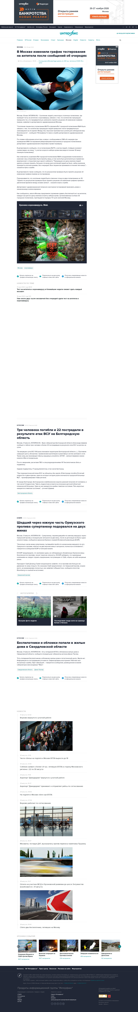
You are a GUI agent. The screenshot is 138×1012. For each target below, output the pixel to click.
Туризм (60, 27)
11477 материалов (44, 958)
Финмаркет (52, 27)
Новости (83, 40)
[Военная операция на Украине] (48, 951)
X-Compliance (21, 996)
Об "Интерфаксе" (20, 27)
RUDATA (53, 998)
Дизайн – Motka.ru (103, 1004)
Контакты (20, 969)
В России (28, 40)
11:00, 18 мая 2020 (29, 47)
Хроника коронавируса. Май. (33, 205)
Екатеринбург (22, 359)
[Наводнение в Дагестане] (110, 951)
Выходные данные (104, 1002)
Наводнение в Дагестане (106, 954)
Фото (98, 40)
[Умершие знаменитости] (90, 951)
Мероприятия (89, 27)
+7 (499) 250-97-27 (81, 983)
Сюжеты (91, 40)
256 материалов (65, 958)
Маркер (20, 1000)
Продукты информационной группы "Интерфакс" (45, 988)
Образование (79, 27)
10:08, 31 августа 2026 (31, 638)
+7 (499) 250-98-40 (68, 983)
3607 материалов (23, 959)
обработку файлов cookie (97, 980)
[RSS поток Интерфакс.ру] (60, 1003)
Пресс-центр (43, 969)
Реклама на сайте (64, 969)
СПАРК (20, 994)
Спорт (53, 40)
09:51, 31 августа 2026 (29, 518)
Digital (75, 40)
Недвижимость (68, 27)
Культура (60, 40)
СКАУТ (19, 998)
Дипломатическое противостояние (66, 954)
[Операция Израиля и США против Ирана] (27, 952)
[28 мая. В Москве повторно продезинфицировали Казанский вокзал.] (52, 213)
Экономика (45, 40)
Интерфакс (69, 33)
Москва (68, 40)
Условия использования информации (109, 1000)
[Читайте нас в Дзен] (52, 1003)
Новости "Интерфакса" (57, 994)
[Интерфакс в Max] (63, 1003)
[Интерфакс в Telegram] (55, 1003)
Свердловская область (25, 670)
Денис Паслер (33, 359)
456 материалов (86, 956)
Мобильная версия (7, 27)
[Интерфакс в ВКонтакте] (58, 1003)
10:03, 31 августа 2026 (31, 425)
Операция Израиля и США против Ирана (26, 955)
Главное (20, 40)
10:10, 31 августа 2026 (31, 315)
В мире (36, 40)
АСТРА (19, 1001)
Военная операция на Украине (47, 954)
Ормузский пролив (24, 575)
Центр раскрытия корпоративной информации (63, 1000)
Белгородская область (25, 493)
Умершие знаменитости (89, 954)
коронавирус (28, 268)
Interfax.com (30, 27)
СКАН (52, 996)
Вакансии (52, 969)
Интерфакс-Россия (42, 27)
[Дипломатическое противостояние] (69, 951)
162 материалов (106, 958)
